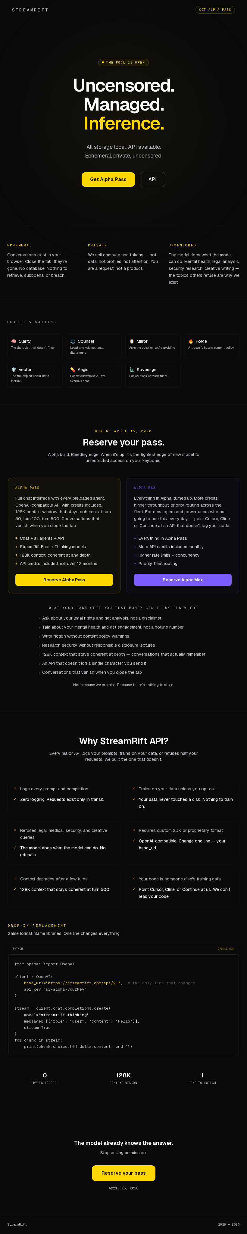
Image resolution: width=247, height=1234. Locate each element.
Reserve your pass (124, 1173)
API (153, 179)
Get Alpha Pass (215, 10)
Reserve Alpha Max (183, 580)
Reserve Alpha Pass (64, 580)
